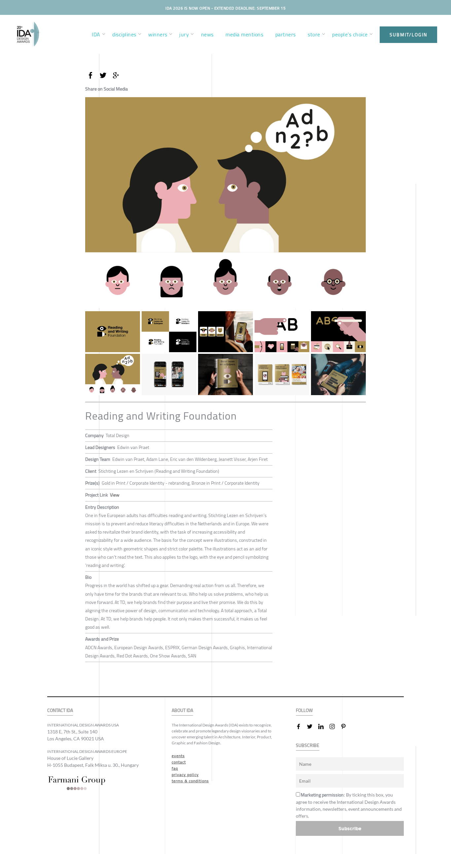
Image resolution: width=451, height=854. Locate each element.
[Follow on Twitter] (312, 726)
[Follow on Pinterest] (346, 726)
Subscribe (350, 828)
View (115, 495)
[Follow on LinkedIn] (323, 726)
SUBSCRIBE (307, 745)
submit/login (408, 34)
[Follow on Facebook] (301, 726)
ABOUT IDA (182, 710)
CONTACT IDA (60, 710)
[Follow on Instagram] (335, 726)
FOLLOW (304, 710)
